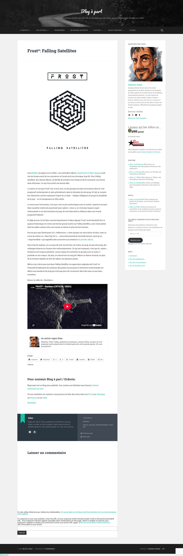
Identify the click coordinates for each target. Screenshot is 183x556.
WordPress (59, 30)
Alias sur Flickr (135, 207)
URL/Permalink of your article (29, 524)
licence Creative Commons (150, 152)
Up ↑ (164, 549)
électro (85, 425)
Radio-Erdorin (115, 30)
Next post (86, 437)
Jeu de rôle (41, 30)
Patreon (33, 398)
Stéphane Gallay (135, 85)
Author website (35, 432)
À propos (24, 30)
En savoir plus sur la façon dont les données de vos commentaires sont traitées (66, 513)
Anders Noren (154, 549)
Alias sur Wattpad (136, 183)
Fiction (97, 30)
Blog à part (91, 11)
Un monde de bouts (79, 30)
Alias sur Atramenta (137, 164)
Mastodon (31, 403)
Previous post (88, 433)
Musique (86, 421)
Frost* (111, 425)
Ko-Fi (90, 394)
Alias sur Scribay (135, 172)
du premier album (85, 239)
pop (84, 427)
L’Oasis (132, 30)
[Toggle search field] (162, 30)
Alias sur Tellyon (135, 177)
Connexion (133, 256)
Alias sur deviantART (137, 199)
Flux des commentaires (138, 262)
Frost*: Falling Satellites (51, 50)
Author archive (30, 432)
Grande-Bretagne (102, 425)
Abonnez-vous (135, 240)
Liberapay (100, 394)
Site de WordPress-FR (137, 266)
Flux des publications (137, 259)
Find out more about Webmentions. (94, 522)
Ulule (45, 398)
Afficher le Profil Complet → (138, 118)
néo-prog (92, 425)
